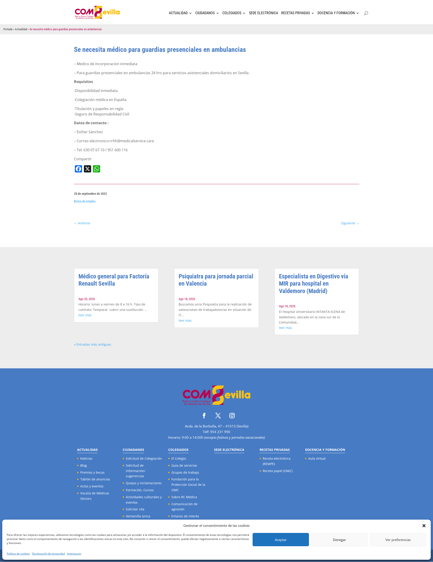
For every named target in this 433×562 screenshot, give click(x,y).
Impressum (74, 553)
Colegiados (231, 13)
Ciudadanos (205, 13)
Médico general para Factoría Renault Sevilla (113, 280)
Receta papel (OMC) (278, 471)
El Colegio (178, 458)
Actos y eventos (92, 486)
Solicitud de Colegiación (144, 458)
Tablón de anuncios (95, 479)
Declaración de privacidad (48, 553)
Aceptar (281, 539)
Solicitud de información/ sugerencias (135, 470)
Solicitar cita (135, 509)
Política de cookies (18, 553)
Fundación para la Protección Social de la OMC (188, 484)
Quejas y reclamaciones (144, 483)
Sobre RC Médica (184, 497)
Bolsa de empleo (85, 201)
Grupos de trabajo (185, 472)
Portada (7, 29)
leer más (85, 315)
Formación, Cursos (140, 490)
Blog (83, 465)
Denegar (339, 539)
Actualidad (178, 13)
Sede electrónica (263, 13)
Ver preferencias (398, 539)
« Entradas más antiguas (92, 344)
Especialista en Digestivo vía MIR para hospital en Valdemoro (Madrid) (313, 284)
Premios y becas (92, 472)
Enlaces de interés (185, 516)
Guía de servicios (184, 465)
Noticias (86, 458)
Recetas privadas (295, 13)
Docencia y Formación (336, 13)
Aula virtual (317, 458)
